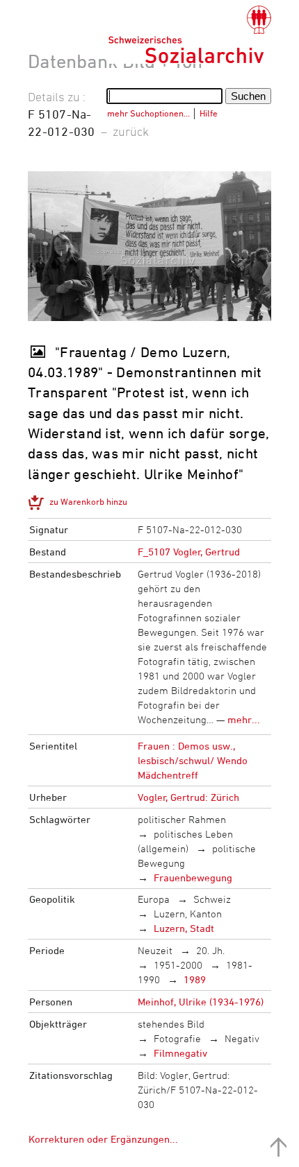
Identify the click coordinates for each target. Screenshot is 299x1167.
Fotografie (177, 1038)
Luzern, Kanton (188, 913)
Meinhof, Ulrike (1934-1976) (201, 1002)
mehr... (243, 719)
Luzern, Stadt (184, 928)
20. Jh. (210, 950)
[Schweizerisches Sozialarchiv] (189, 35)
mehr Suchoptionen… (148, 113)
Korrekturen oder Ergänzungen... (103, 1139)
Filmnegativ (180, 1053)
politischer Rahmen (182, 819)
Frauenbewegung (193, 877)
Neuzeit (155, 950)
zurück (131, 131)
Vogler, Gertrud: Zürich (188, 797)
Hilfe (209, 113)
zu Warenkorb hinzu (88, 501)
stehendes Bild (171, 1024)
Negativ (242, 1038)
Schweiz (212, 899)
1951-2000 (178, 965)
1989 (195, 979)
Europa (154, 899)
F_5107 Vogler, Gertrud (189, 551)
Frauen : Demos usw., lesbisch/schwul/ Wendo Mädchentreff (193, 760)
